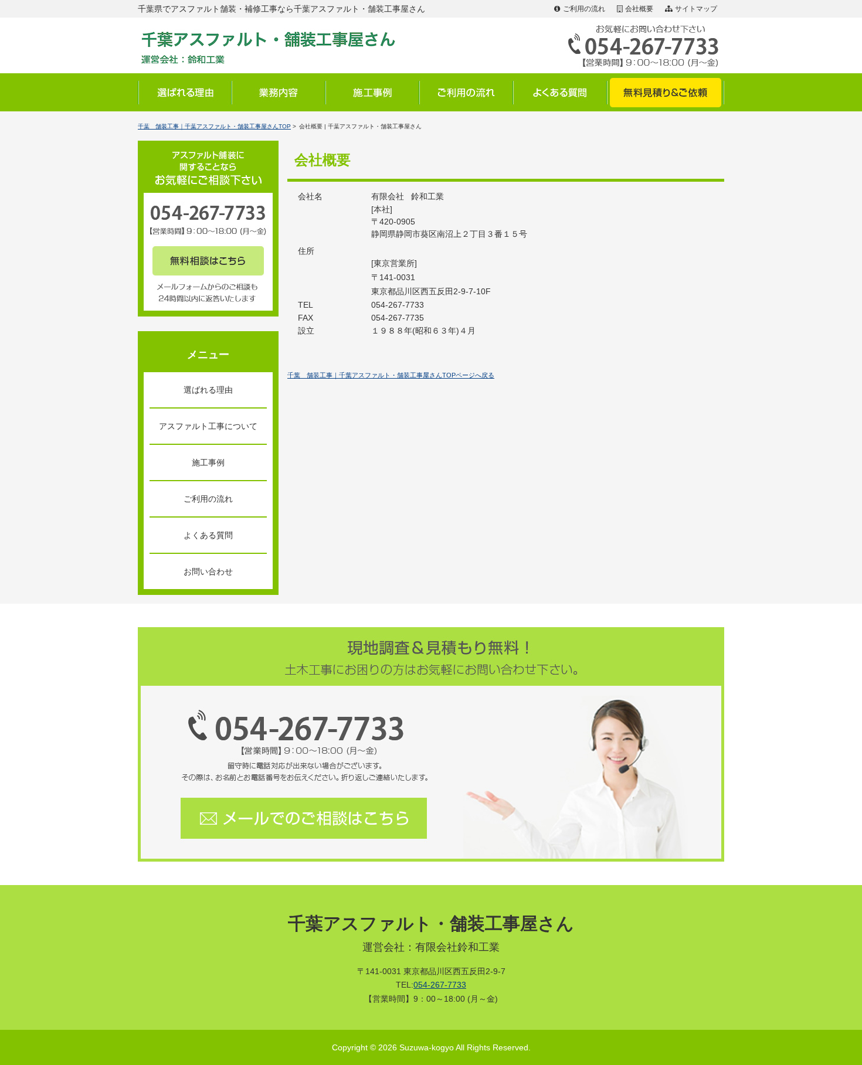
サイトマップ (696, 9)
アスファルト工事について (208, 426)
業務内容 (278, 92)
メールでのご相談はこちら (305, 817)
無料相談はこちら (208, 260)
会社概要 (639, 9)
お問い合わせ (208, 571)
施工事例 (372, 92)
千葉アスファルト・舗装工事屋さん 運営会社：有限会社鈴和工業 (275, 45)
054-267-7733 (439, 984)
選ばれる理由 (185, 92)
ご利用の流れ (584, 9)
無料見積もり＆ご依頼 (665, 92)
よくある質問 (560, 92)
